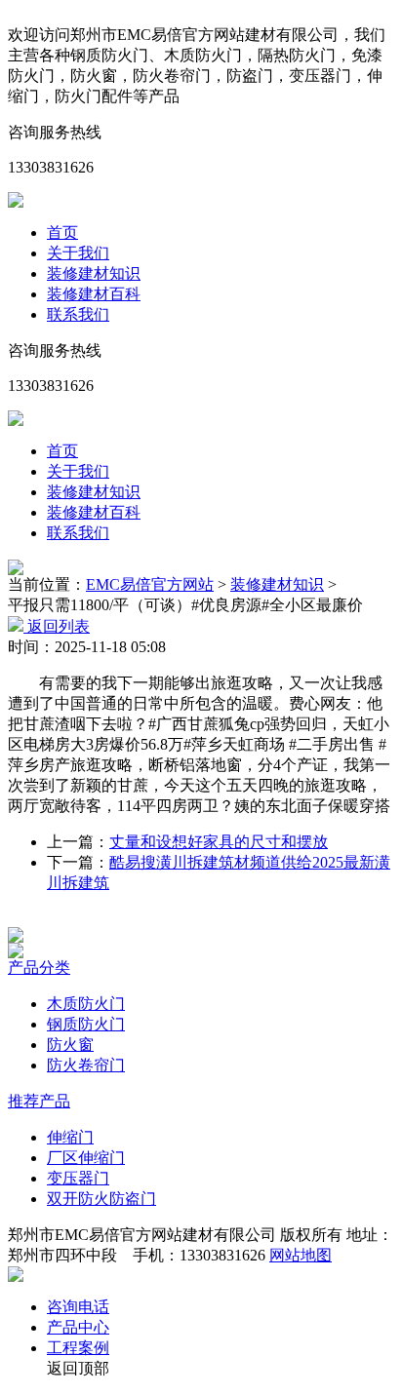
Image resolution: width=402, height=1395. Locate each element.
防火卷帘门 (86, 1065)
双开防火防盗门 (101, 1198)
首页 (62, 232)
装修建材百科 (94, 294)
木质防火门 (86, 1003)
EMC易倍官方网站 (150, 584)
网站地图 (300, 1255)
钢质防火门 (86, 1024)
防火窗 (70, 1044)
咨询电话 (78, 1306)
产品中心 (78, 1327)
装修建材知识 (94, 273)
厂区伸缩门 (86, 1157)
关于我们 (78, 253)
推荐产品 (39, 1101)
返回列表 (56, 626)
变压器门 (78, 1178)
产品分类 (39, 967)
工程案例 (78, 1347)
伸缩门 (70, 1137)
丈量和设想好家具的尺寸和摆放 (218, 841)
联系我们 (78, 314)
